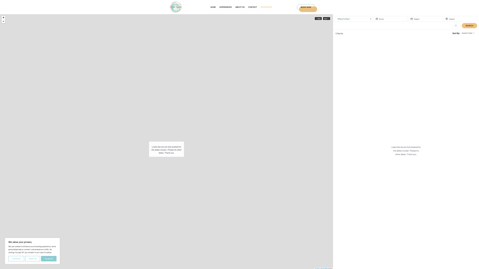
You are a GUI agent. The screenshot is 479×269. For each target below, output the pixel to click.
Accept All (49, 258)
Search (469, 25)
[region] (32, 251)
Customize (16, 258)
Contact (252, 7)
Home (213, 7)
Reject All (32, 258)
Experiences (226, 7)
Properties (266, 7)
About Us (239, 7)
